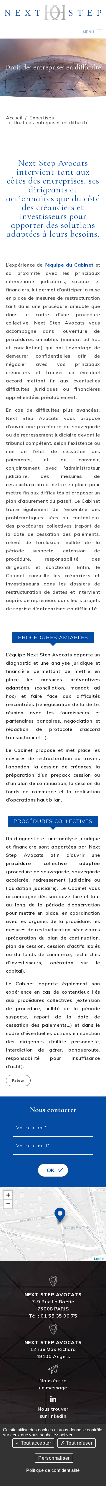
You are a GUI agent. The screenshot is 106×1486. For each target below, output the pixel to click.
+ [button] (8, 1195)
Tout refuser (78, 1443)
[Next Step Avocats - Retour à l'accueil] (53, 12)
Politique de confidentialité (53, 1470)
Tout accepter (35, 1443)
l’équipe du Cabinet (69, 265)
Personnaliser (53, 1458)
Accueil (14, 118)
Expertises (41, 118)
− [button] (8, 1204)
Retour (18, 1080)
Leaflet (99, 1258)
